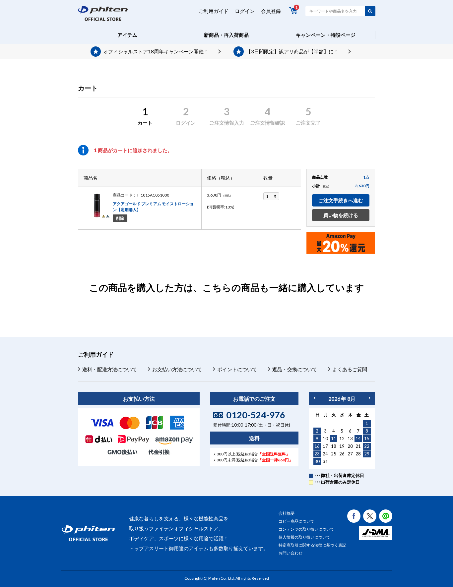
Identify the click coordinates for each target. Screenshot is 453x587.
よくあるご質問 (349, 369)
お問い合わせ (290, 553)
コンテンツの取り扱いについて (306, 529)
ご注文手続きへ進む (340, 200)
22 (366, 446)
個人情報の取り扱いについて (304, 537)
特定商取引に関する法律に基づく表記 (312, 545)
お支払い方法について (177, 369)
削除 (120, 218)
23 (317, 453)
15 (366, 438)
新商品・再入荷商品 (226, 35)
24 (325, 453)
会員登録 (271, 11)
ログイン (245, 11)
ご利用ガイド (213, 11)
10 (325, 438)
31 (325, 461)
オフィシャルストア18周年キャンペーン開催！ (156, 51)
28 (358, 453)
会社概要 (286, 513)
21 (358, 446)
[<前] (314, 398)
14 (358, 438)
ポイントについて (237, 369)
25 (333, 453)
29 (366, 453)
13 (350, 438)
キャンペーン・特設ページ (326, 35)
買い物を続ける (340, 215)
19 (342, 446)
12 (342, 438)
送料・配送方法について (109, 369)
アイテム (127, 35)
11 (333, 438)
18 (333, 446)
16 (317, 446)
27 (350, 453)
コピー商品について (296, 521)
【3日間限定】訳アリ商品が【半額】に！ (292, 51)
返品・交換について (294, 369)
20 (350, 446)
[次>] (369, 398)
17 (325, 446)
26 (342, 453)
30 (317, 461)
